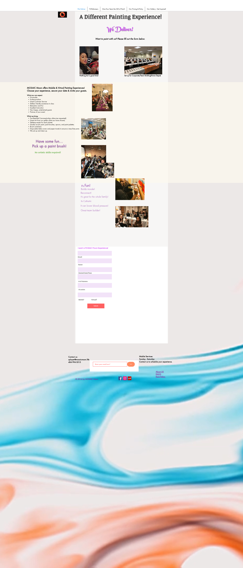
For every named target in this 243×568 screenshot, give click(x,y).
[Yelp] (129, 378)
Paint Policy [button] (161, 376)
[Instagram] (125, 378)
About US (160, 371)
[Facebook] (120, 378)
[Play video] (89, 60)
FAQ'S (158, 374)
